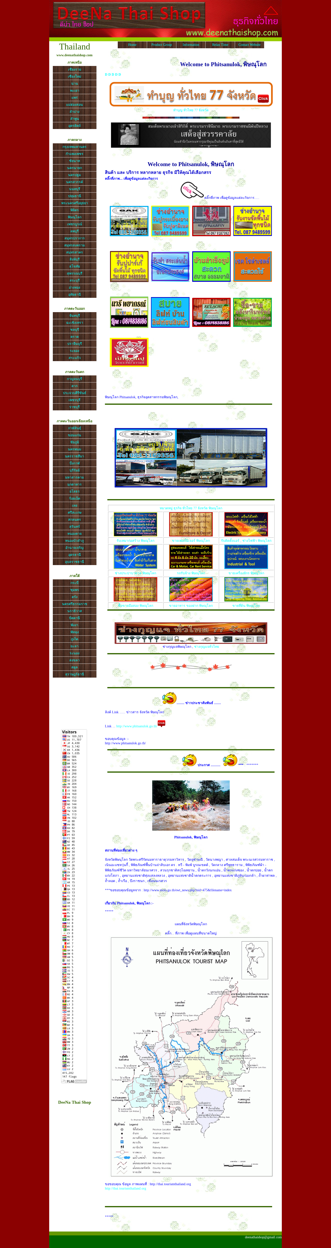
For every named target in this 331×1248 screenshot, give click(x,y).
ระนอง (74, 653)
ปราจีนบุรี (74, 344)
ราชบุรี (74, 407)
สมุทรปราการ (74, 238)
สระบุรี (75, 280)
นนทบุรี (74, 189)
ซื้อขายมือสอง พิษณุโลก (135, 606)
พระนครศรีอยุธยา (74, 203)
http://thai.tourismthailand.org (125, 1188)
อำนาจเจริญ (74, 548)
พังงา (74, 625)
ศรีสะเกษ (74, 512)
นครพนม (74, 449)
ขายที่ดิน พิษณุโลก (246, 606)
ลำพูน (74, 119)
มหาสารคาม (74, 477)
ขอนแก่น (74, 435)
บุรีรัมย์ (75, 470)
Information (191, 45)
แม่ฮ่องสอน (74, 104)
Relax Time (220, 45)
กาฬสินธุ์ (74, 428)
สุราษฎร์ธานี (74, 674)
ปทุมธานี (74, 196)
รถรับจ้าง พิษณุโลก (191, 573)
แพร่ (74, 97)
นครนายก (74, 168)
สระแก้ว (75, 358)
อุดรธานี (74, 555)
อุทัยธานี (74, 294)
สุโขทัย (74, 266)
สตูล (74, 667)
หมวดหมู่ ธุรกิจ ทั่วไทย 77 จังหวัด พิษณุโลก (191, 508)
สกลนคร (74, 519)
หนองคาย (74, 533)
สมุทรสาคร (74, 252)
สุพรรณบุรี (74, 273)
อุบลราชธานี (74, 562)
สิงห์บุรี (75, 259)
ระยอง (74, 351)
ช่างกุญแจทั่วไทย (206, 646)
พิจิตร (75, 210)
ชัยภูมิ (74, 442)
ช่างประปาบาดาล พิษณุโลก (135, 573)
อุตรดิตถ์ (74, 126)
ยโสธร (75, 491)
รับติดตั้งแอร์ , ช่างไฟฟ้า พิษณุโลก (246, 541)
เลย (74, 505)
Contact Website (249, 45)
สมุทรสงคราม (74, 245)
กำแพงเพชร (74, 154)
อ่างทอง (74, 287)
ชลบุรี (74, 330)
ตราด (75, 337)
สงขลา (74, 660)
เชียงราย (74, 69)
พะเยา (74, 90)
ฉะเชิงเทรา (74, 322)
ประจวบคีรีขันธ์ (74, 393)
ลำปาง (74, 111)
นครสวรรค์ (74, 182)
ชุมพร (74, 590)
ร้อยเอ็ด (74, 498)
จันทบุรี (74, 315)
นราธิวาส (74, 611)
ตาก (74, 386)
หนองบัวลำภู (74, 541)
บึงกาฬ (75, 463)
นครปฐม (74, 175)
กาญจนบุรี (74, 379)
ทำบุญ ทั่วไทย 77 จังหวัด (191, 110)
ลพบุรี (74, 231)
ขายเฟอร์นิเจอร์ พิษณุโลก (191, 541)
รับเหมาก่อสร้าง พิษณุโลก (135, 541)
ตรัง (75, 597)
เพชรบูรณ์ (74, 224)
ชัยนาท (74, 161)
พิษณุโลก (74, 217)
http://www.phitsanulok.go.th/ (136, 726)
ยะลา (75, 646)
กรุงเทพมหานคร (75, 147)
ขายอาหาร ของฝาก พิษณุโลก (191, 606)
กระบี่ (75, 583)
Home (132, 45)
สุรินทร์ (74, 526)
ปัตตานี (74, 618)
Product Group (161, 45)
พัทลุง (75, 632)
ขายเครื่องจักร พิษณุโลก (246, 573)
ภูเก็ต (74, 639)
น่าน (74, 83)
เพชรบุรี (74, 400)
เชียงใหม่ (74, 76)
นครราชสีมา (74, 456)
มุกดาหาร (74, 484)
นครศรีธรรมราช (74, 604)
